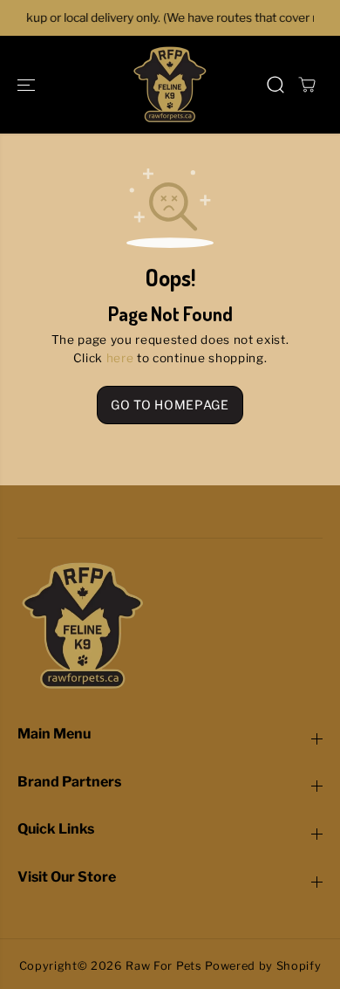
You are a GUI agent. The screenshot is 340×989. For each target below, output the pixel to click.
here (120, 358)
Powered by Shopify (263, 965)
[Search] (275, 84)
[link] (170, 625)
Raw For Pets (163, 965)
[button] (27, 84)
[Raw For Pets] (170, 84)
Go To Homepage (170, 404)
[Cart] (307, 84)
